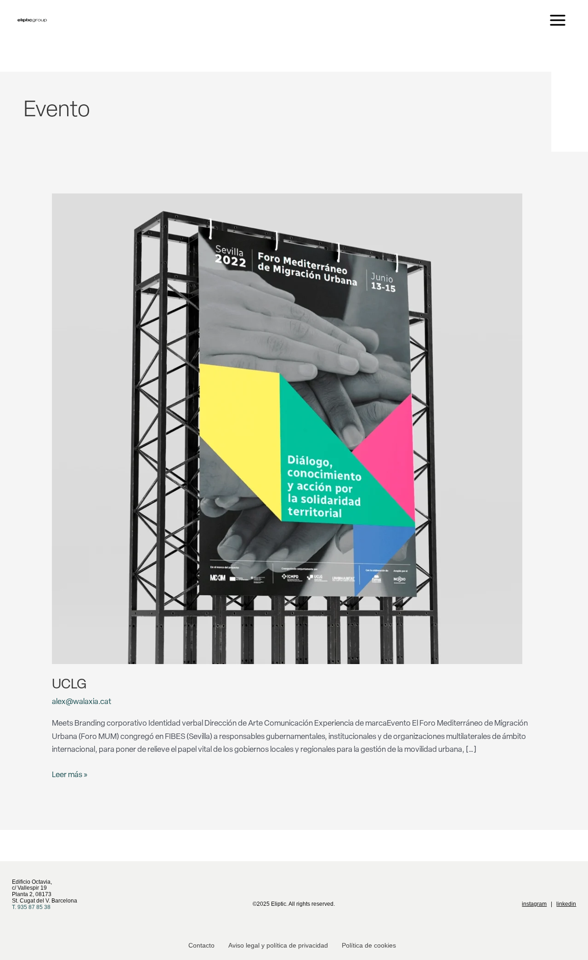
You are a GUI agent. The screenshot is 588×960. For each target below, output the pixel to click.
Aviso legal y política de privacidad (278, 945)
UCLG (69, 685)
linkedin (566, 904)
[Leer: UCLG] (287, 429)
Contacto (201, 945)
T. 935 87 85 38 (31, 907)
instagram (534, 904)
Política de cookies (369, 945)
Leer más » (69, 774)
